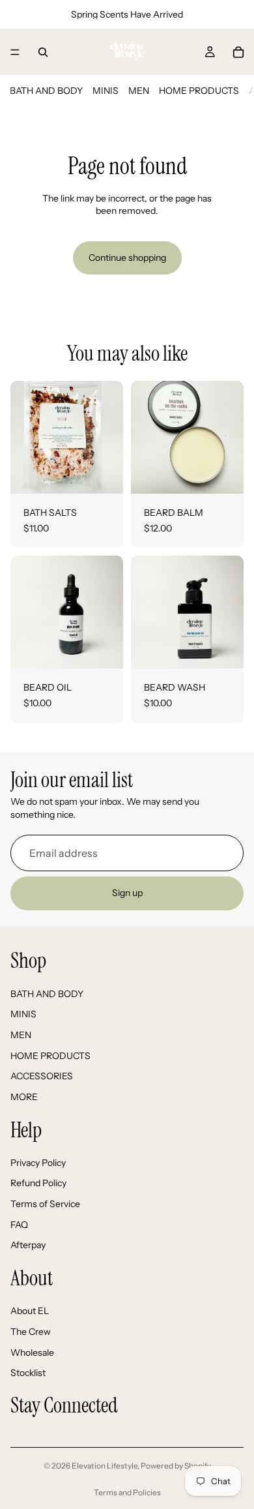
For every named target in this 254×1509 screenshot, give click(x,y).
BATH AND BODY (46, 91)
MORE (24, 1097)
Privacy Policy (38, 1163)
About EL (29, 1311)
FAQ (19, 1225)
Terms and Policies (127, 1492)
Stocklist (28, 1373)
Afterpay (28, 1245)
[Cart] (238, 52)
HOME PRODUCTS (199, 91)
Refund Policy (38, 1183)
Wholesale (32, 1352)
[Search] (43, 52)
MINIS (105, 91)
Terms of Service (45, 1204)
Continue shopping (127, 257)
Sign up (127, 892)
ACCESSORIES (41, 1076)
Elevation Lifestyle (104, 1466)
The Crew (30, 1331)
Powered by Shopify (176, 1466)
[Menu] (15, 52)
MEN (138, 91)
